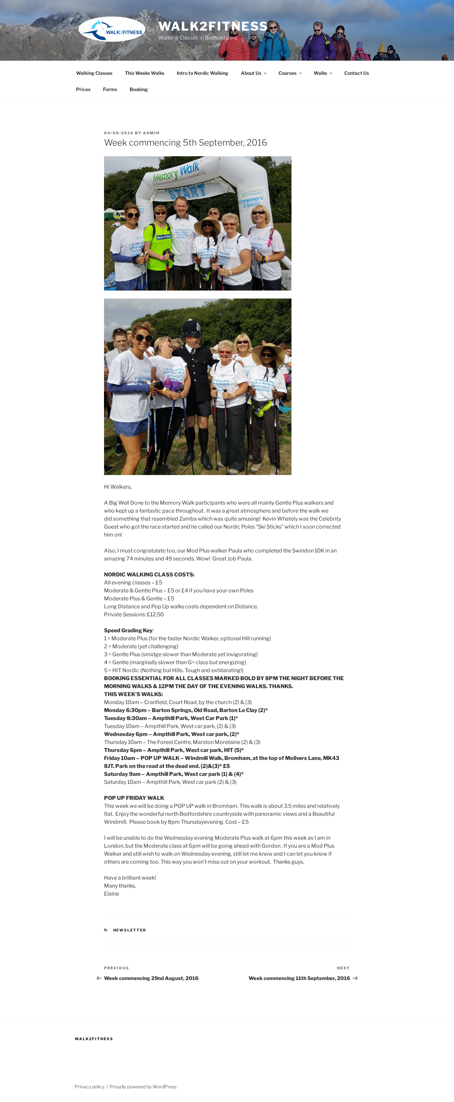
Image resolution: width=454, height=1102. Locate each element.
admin (151, 133)
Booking (139, 89)
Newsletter (130, 930)
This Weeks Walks (144, 73)
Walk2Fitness (213, 26)
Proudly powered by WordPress (143, 1086)
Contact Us (356, 73)
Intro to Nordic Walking (202, 73)
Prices (83, 89)
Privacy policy (89, 1086)
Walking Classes (94, 73)
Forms (110, 89)
